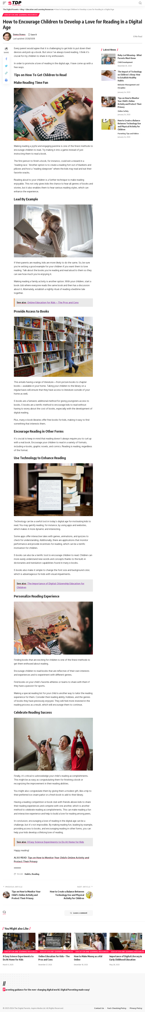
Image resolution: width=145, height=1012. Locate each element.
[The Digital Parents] (15, 3)
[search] (140, 3)
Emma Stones (19, 34)
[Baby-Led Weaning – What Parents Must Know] (108, 59)
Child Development (125, 62)
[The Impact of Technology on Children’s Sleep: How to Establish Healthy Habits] (108, 75)
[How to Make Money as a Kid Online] (90, 942)
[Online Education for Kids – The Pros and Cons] (54, 942)
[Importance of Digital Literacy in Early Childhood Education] (125, 942)
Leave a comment (80, 913)
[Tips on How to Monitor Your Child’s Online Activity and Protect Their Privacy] (108, 102)
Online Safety (123, 111)
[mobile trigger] (5, 3)
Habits (28, 874)
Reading (35, 874)
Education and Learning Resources (21, 15)
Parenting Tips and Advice (128, 133)
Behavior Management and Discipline (128, 86)
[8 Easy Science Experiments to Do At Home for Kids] (19, 942)
